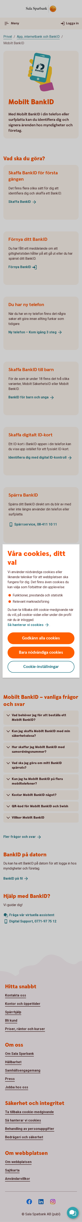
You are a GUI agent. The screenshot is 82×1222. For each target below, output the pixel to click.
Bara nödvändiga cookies (41, 652)
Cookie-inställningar (41, 666)
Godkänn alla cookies (41, 638)
